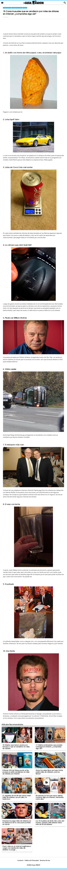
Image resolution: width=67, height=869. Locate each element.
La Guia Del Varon (33, 2)
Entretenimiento (7, 7)
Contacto (20, 860)
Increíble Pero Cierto (16, 7)
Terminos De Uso (45, 860)
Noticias (24, 7)
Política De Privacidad (32, 860)
